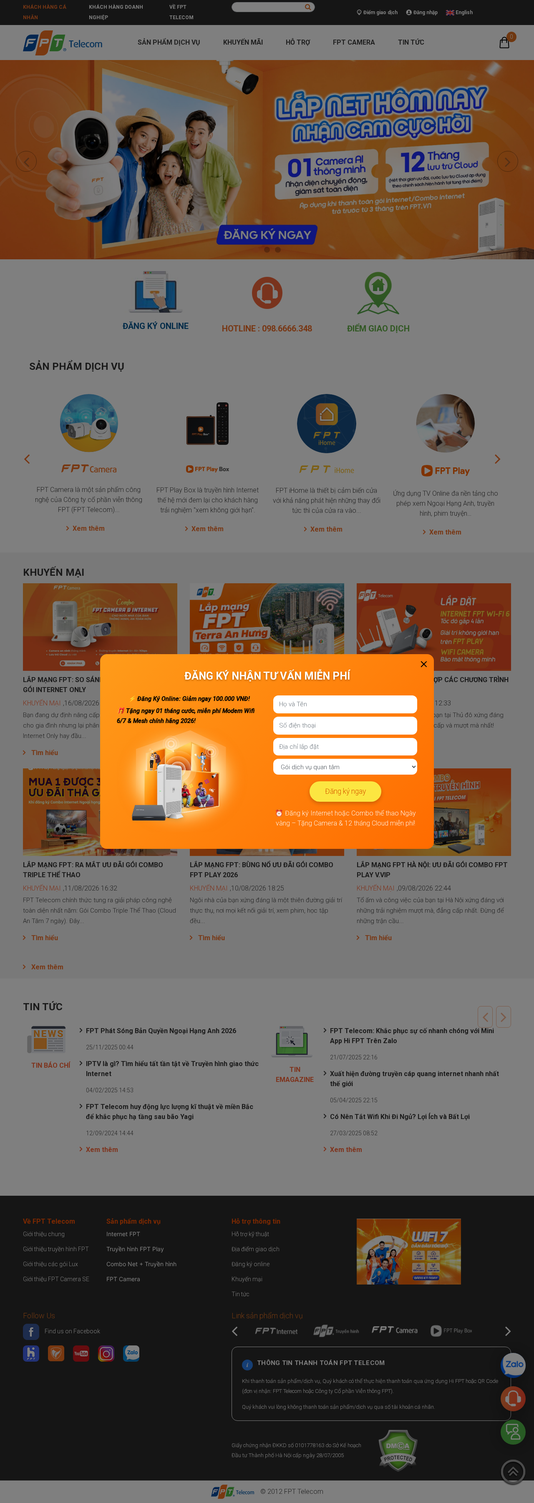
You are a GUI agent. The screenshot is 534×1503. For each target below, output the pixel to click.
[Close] (424, 664)
